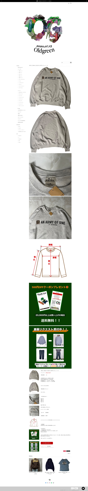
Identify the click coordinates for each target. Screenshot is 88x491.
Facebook (19, 135)
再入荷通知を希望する (47, 443)
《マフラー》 (19, 118)
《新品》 (19, 113)
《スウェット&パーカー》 (21, 79)
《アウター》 (20, 84)
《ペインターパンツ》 (21, 97)
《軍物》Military (20, 115)
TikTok (19, 142)
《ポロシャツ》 (20, 74)
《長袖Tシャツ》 (20, 77)
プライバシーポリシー (21, 129)
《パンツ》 (19, 90)
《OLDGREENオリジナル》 (22, 110)
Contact (19, 128)
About (19, 126)
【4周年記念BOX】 (20, 122)
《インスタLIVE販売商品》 (22, 120)
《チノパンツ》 (20, 95)
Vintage (19, 108)
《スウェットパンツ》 (21, 105)
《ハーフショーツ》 (20, 102)
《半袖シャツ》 (20, 72)
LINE (19, 140)
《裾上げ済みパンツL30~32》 (22, 92)
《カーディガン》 (20, 87)
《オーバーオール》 (20, 117)
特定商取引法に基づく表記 (22, 131)
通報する (69, 453)
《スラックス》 (20, 100)
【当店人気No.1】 (20, 67)
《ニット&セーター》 (21, 82)
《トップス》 (19, 69)
